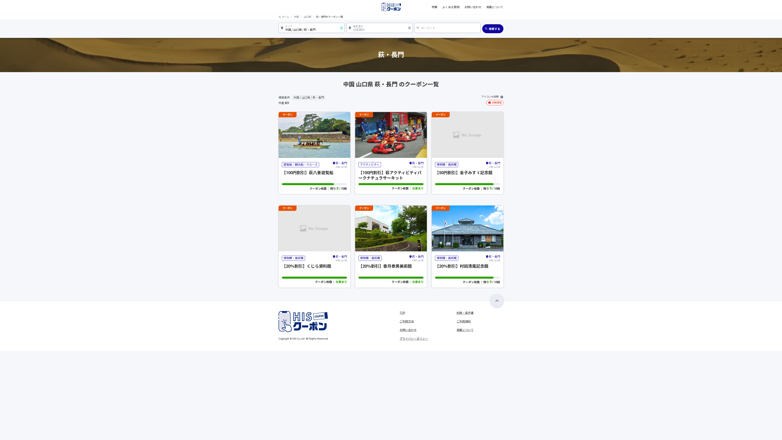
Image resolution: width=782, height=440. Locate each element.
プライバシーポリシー (414, 338)
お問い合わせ (472, 7)
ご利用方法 (407, 321)
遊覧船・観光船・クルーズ (300, 164)
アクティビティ (369, 164)
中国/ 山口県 (341, 165)
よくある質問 (450, 7)
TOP (402, 313)
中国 (296, 16)
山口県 (307, 16)
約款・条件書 (465, 313)
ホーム (285, 16)
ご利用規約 (464, 321)
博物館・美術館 (447, 164)
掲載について (494, 7)
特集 (434, 7)
